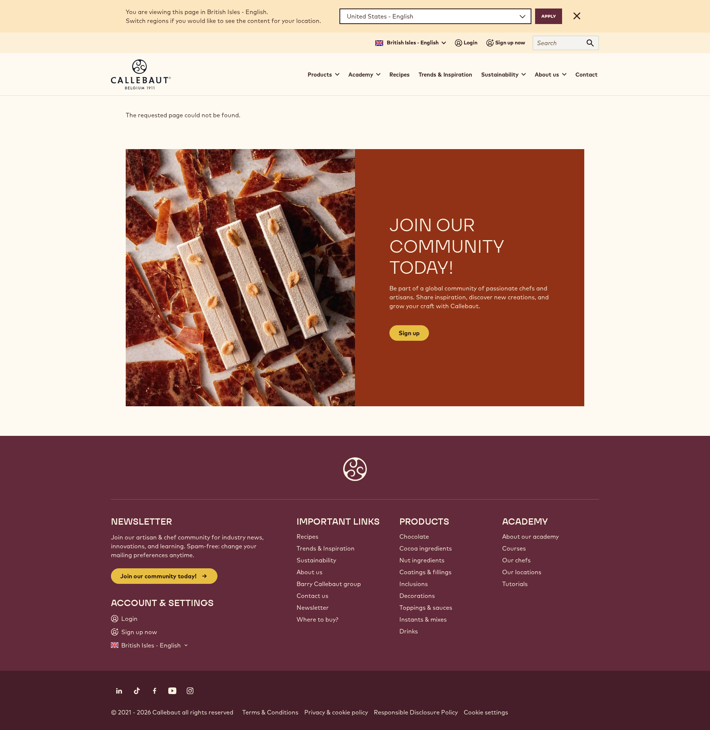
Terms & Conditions (270, 712)
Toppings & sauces (425, 607)
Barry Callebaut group (329, 584)
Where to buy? (317, 619)
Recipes (399, 74)
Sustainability (316, 560)
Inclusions (413, 584)
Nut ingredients (421, 560)
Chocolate (414, 536)
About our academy (530, 536)
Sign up (409, 333)
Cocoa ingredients (425, 548)
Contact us (312, 595)
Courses (514, 548)
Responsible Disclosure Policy (416, 712)
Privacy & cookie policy (336, 712)
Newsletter (313, 607)
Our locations (521, 572)
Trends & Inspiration (445, 74)
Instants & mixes (423, 619)
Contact (586, 74)
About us (309, 572)
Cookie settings (486, 712)
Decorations (417, 595)
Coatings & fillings (425, 572)
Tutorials (515, 584)
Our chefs (516, 560)
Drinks (408, 631)
